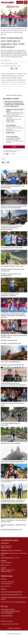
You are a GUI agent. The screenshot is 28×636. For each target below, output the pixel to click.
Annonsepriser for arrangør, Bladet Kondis (11, 594)
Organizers (23, 601)
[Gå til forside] (7, 2)
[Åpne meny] (25, 2)
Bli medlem (19, 2)
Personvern (3, 618)
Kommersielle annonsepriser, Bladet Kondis (11, 591)
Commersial (17, 601)
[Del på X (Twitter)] (14, 68)
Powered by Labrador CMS (14, 633)
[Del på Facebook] (11, 68)
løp (3, 159)
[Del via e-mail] (16, 68)
